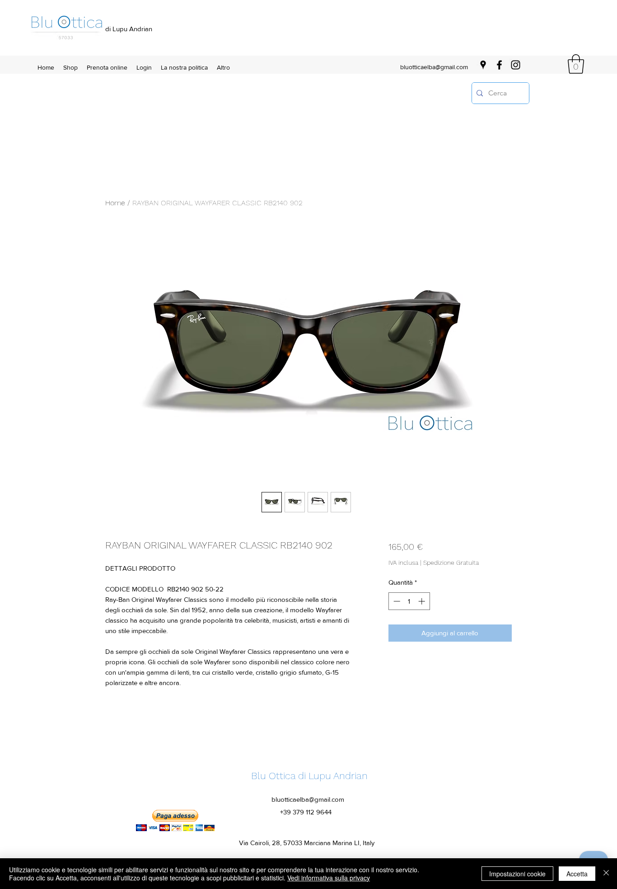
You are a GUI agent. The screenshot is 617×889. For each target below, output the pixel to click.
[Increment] (422, 601)
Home (115, 203)
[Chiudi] (606, 873)
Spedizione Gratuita (451, 562)
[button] (576, 64)
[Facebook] (499, 65)
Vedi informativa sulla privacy (328, 877)
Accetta (577, 873)
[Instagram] (515, 65)
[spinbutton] (409, 601)
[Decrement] (396, 601)
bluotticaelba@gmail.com (434, 67)
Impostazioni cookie (517, 873)
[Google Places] (483, 65)
